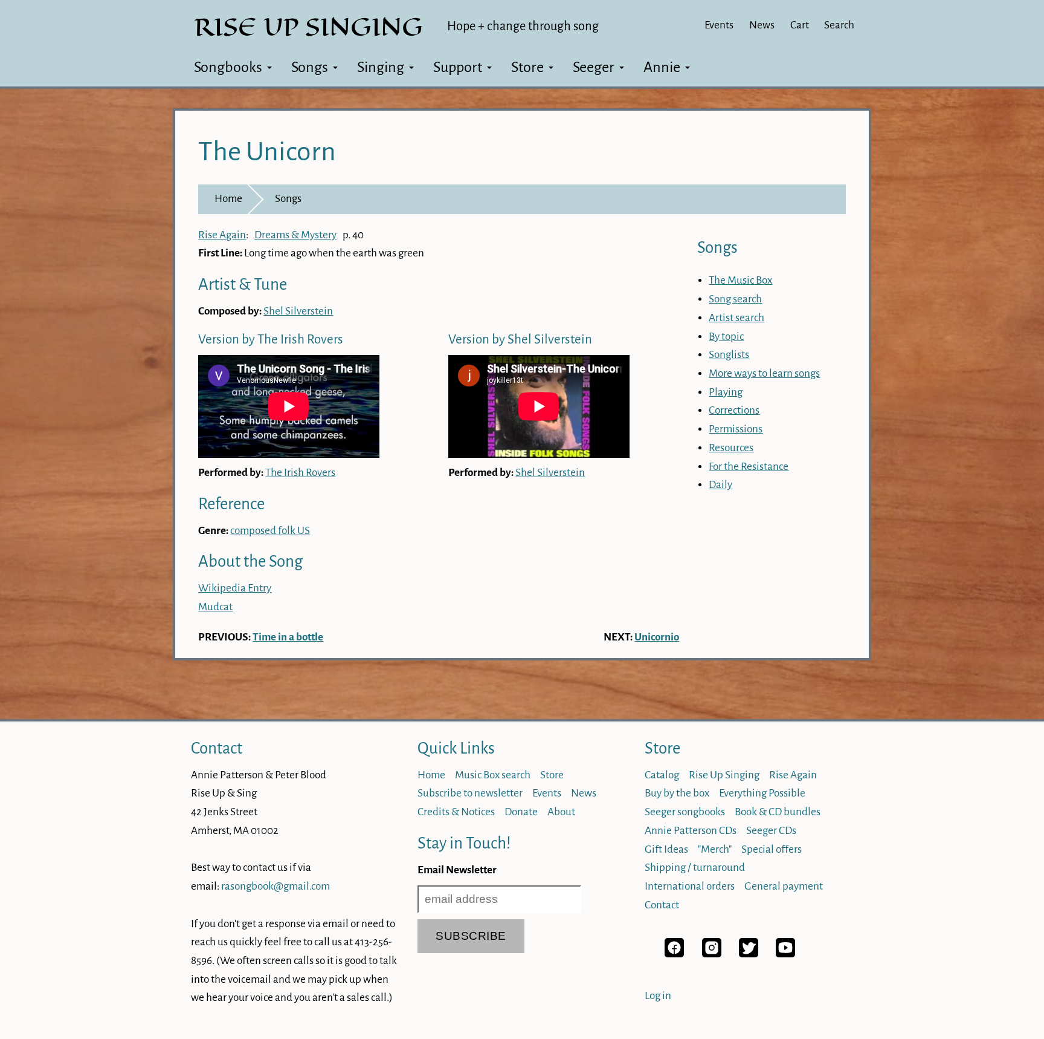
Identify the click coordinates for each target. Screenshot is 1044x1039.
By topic (726, 336)
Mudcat (215, 607)
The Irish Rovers (300, 472)
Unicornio (656, 637)
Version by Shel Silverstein (520, 340)
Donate (521, 812)
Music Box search (492, 775)
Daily (720, 484)
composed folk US (270, 530)
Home (228, 198)
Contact (216, 748)
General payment (783, 886)
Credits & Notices (456, 812)
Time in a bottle (288, 637)
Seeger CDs (771, 830)
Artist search (736, 318)
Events (718, 25)
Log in (658, 996)
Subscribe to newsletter (470, 793)
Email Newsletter (457, 870)
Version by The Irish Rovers (270, 340)
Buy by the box (677, 793)
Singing (380, 67)
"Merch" (715, 849)
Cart (799, 25)
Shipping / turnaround (695, 867)
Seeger (593, 67)
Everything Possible (762, 793)
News (762, 25)
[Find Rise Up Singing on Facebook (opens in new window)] (674, 954)
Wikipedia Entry (234, 588)
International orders (690, 886)
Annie (661, 67)
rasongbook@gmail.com (275, 886)
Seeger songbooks (685, 812)
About (561, 812)
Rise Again (222, 235)
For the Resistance (748, 466)
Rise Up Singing (724, 775)
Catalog (662, 775)
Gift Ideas (666, 849)
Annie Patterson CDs (690, 830)
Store (527, 67)
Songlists (729, 354)
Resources (731, 448)
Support (457, 67)
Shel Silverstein (298, 311)
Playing (726, 392)
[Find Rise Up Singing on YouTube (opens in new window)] (785, 954)
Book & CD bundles (777, 812)
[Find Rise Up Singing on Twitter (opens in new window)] (748, 954)
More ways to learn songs (764, 373)
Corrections (734, 410)
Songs (309, 67)
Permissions (735, 429)
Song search (735, 299)
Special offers (771, 849)
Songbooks (228, 67)
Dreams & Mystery (295, 235)
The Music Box (740, 280)
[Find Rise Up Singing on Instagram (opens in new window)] (711, 954)
